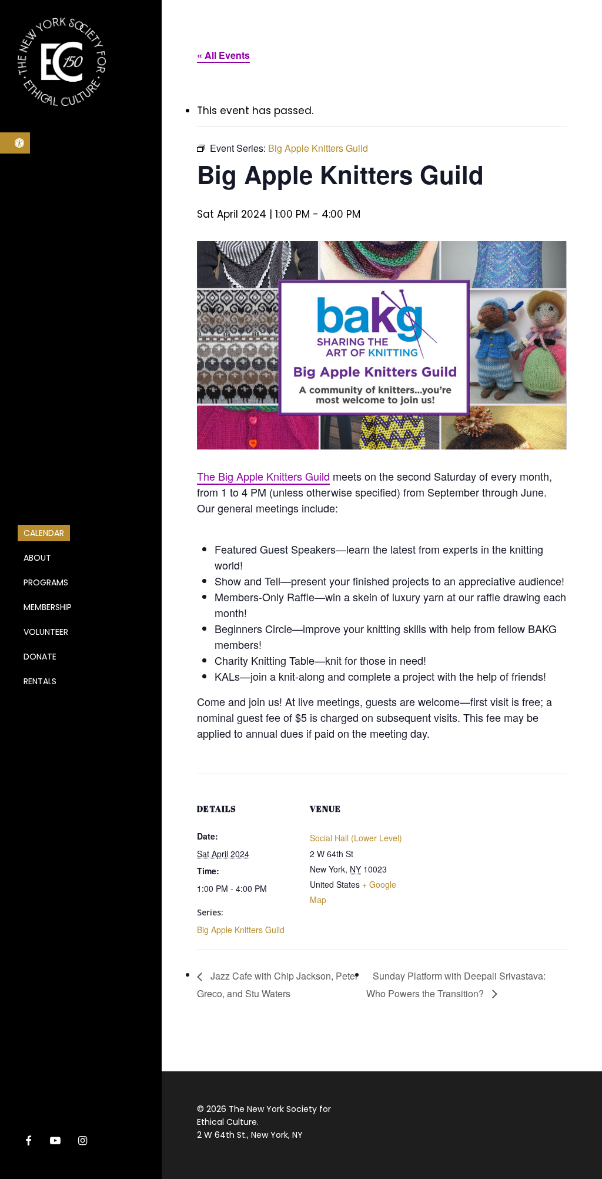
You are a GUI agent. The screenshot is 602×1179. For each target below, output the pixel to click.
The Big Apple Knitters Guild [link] (263, 476)
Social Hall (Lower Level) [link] (356, 838)
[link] (15, 143)
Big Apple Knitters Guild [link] (241, 929)
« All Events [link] (223, 55)
